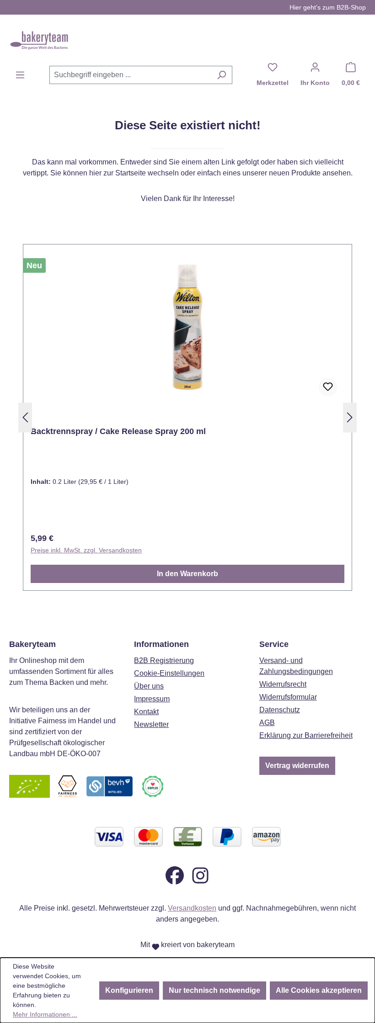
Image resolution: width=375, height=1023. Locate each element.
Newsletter (151, 724)
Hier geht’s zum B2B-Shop (327, 7)
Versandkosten (192, 908)
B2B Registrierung (164, 660)
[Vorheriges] (25, 418)
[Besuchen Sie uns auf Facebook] (175, 875)
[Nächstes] (350, 418)
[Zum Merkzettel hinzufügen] (328, 387)
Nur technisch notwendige (214, 990)
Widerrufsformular (288, 697)
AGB (267, 722)
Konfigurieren (129, 990)
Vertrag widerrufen (297, 765)
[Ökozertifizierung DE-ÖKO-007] (29, 786)
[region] (187, 417)
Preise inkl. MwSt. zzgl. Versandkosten (86, 550)
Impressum (152, 699)
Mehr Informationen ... (45, 1014)
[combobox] (130, 75)
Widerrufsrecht (282, 684)
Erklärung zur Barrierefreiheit (306, 735)
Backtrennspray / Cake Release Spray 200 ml (118, 431)
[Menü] (20, 75)
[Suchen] (221, 75)
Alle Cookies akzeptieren (319, 990)
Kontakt (146, 712)
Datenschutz (279, 710)
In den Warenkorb (187, 574)
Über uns (149, 686)
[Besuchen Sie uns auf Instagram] (200, 875)
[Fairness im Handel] (67, 786)
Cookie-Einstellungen (169, 673)
